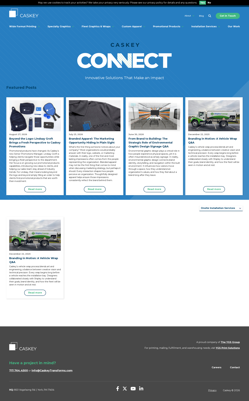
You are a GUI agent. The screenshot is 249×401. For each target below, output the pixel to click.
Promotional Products (166, 26)
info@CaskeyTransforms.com (52, 370)
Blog (201, 16)
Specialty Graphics (59, 26)
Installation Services (204, 26)
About (188, 16)
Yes (202, 2)
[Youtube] (133, 388)
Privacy (212, 390)
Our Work (234, 26)
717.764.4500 (18, 370)
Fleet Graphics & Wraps (96, 26)
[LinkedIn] (141, 388)
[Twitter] (124, 388)
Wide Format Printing (22, 26)
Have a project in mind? (32, 363)
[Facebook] (117, 388)
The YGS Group (230, 342)
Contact (235, 367)
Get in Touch (228, 15)
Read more (35, 189)
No (209, 2)
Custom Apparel (132, 26)
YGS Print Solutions (228, 348)
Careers (216, 367)
